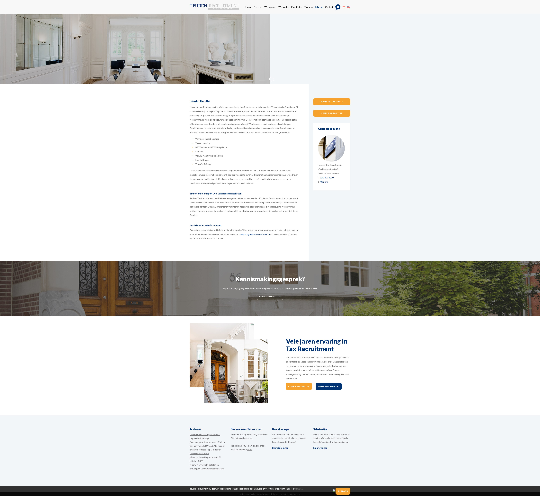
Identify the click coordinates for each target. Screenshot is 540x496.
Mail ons (324, 181)
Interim (319, 7)
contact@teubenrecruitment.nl (255, 234)
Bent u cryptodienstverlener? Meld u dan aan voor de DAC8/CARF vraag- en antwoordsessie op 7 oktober (207, 446)
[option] (270, 49)
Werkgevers (270, 7)
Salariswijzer (320, 448)
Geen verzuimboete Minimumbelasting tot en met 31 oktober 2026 (205, 457)
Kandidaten (296, 7)
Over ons (258, 7)
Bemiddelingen (280, 448)
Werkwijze (283, 7)
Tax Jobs (308, 7)
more (249, 438)
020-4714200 (327, 177)
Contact (329, 7)
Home (248, 7)
